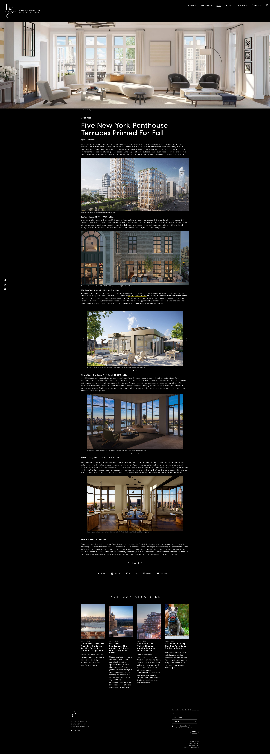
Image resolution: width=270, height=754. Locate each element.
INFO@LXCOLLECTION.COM (80, 726)
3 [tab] (138, 453)
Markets (192, 5)
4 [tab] (140, 535)
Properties (206, 5)
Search (257, 5)
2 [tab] (137, 371)
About (229, 5)
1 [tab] (133, 371)
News (219, 5)
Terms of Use (183, 725)
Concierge (242, 5)
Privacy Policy (194, 743)
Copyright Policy (193, 745)
